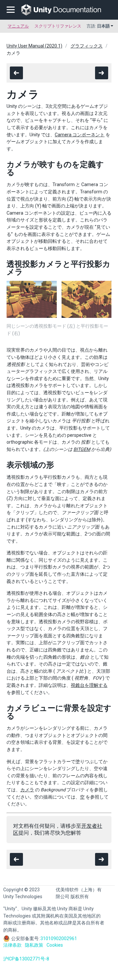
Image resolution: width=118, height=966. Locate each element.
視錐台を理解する (89, 685)
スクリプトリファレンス (57, 26)
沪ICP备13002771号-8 (26, 958)
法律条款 (12, 945)
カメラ (27, 789)
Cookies (55, 945)
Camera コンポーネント (80, 134)
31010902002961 (58, 938)
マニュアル (18, 26)
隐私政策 (34, 945)
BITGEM (81, 449)
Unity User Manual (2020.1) (34, 45)
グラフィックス (86, 45)
